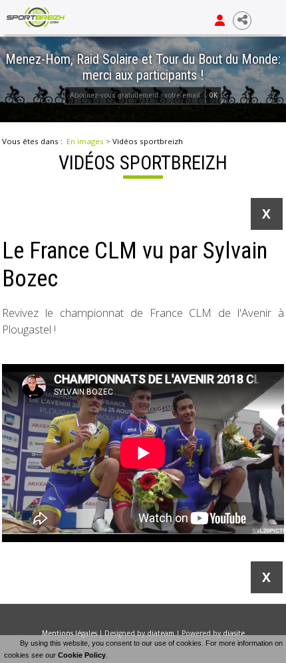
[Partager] (242, 20)
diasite (234, 633)
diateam (160, 633)
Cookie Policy (82, 655)
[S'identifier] (219, 20)
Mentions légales (69, 633)
